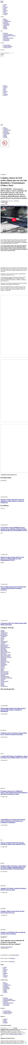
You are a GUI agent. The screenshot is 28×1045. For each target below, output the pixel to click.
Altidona (2, 630)
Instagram (5, 1022)
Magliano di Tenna (5, 645)
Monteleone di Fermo (5, 662)
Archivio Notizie (4, 632)
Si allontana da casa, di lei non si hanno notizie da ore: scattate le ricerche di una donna (14, 733)
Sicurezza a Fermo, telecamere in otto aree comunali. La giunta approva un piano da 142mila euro (12, 501)
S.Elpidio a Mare (7, 21)
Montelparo (3, 663)
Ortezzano (3, 668)
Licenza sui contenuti (7, 34)
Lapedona (3, 643)
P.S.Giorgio (5, 22)
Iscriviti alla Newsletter (8, 38)
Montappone (3, 648)
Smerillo (2, 680)
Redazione (5, 33)
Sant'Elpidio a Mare (5, 676)
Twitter (4, 1020)
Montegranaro (6, 23)
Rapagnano (3, 675)
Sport (4, 5)
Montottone (3, 665)
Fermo (4, 18)
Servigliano (3, 679)
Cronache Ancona (7, 47)
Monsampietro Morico (5, 647)
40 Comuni (5, 94)
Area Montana (6, 25)
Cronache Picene (7, 45)
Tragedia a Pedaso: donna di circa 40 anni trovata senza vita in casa (12, 911)
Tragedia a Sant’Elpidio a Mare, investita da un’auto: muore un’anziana (13, 933)
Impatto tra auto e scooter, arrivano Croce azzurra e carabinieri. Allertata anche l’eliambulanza (12, 558)
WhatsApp (13, 958)
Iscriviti (15, 1028)
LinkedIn (5, 1021)
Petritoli (2, 670)
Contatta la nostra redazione (6, 947)
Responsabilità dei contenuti (9, 35)
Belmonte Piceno (4, 635)
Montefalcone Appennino (6, 657)
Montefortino (3, 658)
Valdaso (5, 26)
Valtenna (5, 27)
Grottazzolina (3, 642)
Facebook (5, 1019)
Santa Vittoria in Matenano (6, 677)
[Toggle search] (2, 125)
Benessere (5, 10)
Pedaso (2, 669)
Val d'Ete (2, 682)
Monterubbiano (4, 664)
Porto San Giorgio (4, 672)
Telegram (13, 961)
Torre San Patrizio (4, 681)
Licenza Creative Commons (16, 1034)
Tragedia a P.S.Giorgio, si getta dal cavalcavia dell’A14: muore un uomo (13, 889)
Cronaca (5, 4)
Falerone (2, 638)
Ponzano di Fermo (4, 671)
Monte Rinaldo (4, 651)
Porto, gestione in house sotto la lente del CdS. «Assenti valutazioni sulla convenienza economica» (13, 588)
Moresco (2, 666)
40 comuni (5, 13)
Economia (5, 7)
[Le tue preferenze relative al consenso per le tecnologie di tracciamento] (25, 1042)
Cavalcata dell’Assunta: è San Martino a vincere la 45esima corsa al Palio (14, 756)
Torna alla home (4, 686)
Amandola (3, 631)
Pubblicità (5, 36)
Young (4, 9)
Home (2, 1)
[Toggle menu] (2, 56)
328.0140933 (16, 955)
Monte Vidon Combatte (6, 654)
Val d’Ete (5, 28)
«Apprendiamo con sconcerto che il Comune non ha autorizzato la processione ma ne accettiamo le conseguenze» (13, 821)
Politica (4, 8)
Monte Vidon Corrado (5, 655)
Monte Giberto (4, 649)
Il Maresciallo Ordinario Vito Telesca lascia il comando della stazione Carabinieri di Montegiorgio (13, 710)
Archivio (5, 14)
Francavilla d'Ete (4, 641)
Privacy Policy (6, 39)
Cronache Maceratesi (7, 46)
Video (4, 11)
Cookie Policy (6, 40)
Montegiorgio (3, 659)
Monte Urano (3, 653)
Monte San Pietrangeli (5, 652)
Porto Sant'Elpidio (4, 674)
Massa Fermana (4, 646)
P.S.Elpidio (5, 20)
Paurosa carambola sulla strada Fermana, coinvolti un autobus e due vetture (13, 843)
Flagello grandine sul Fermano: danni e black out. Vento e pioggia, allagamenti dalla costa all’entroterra (13, 867)
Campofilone (3, 636)
